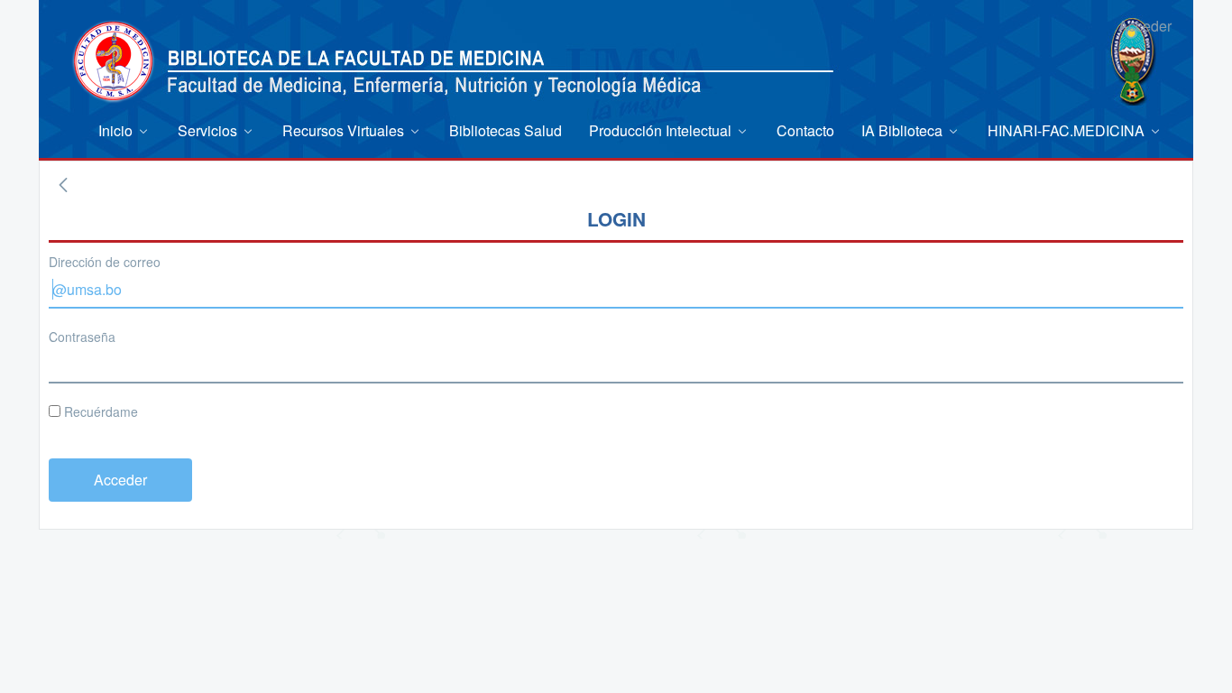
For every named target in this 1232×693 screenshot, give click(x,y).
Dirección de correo (105, 262)
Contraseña (82, 337)
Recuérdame (99, 411)
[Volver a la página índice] (63, 185)
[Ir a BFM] (113, 61)
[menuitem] (124, 130)
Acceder (1145, 25)
